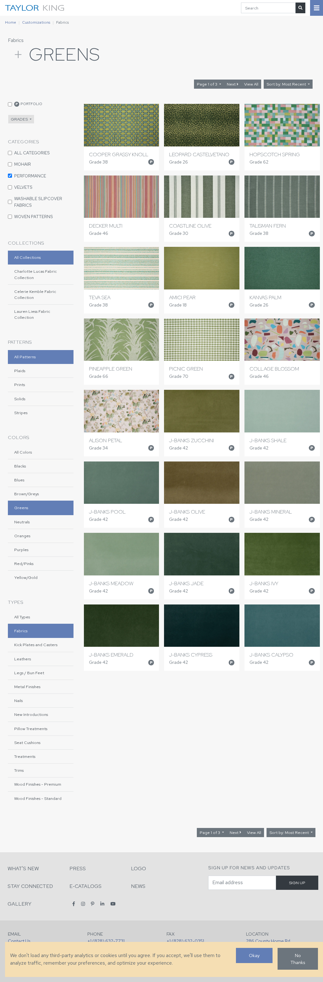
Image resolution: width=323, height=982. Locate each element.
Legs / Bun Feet (29, 672)
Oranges (22, 536)
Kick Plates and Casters (35, 644)
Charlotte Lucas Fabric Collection (35, 274)
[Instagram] (83, 904)
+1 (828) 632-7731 (106, 941)
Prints (19, 384)
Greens (21, 507)
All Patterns (25, 357)
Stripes (20, 412)
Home (10, 22)
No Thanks (298, 958)
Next (232, 84)
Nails (18, 700)
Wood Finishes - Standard (38, 798)
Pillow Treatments (30, 728)
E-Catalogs (85, 886)
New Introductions (31, 714)
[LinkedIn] (102, 904)
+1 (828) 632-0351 (185, 941)
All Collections (27, 257)
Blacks (20, 466)
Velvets (23, 187)
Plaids (19, 370)
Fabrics (16, 40)
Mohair (22, 164)
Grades (20, 119)
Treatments (24, 756)
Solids (19, 399)
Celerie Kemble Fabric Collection (35, 294)
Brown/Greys (26, 494)
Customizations (36, 22)
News (138, 886)
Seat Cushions (27, 742)
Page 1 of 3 (207, 84)
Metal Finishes (27, 686)
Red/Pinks (23, 563)
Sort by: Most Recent (287, 84)
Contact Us (19, 941)
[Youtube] (112, 904)
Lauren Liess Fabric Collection (32, 314)
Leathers (22, 659)
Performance (30, 176)
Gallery (20, 904)
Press (77, 868)
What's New (23, 868)
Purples (21, 549)
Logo (138, 868)
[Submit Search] (300, 8)
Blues (19, 480)
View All (251, 84)
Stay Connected (30, 886)
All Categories (32, 153)
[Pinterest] (92, 904)
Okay (254, 955)
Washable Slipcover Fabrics (38, 202)
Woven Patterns (33, 216)
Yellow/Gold (26, 577)
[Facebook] (73, 904)
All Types (22, 617)
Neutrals (22, 522)
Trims (19, 770)
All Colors (23, 452)
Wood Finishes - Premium (37, 784)
